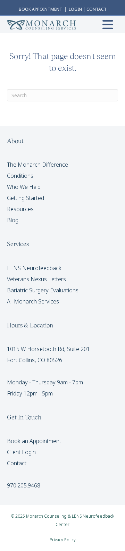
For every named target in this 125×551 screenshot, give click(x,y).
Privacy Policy (63, 540)
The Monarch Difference (37, 164)
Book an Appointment (34, 441)
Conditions (20, 176)
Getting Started (25, 198)
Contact (16, 463)
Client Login (21, 452)
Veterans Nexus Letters (36, 279)
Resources (20, 209)
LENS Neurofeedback (34, 268)
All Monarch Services (33, 301)
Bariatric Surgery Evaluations (42, 290)
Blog (12, 220)
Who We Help (24, 187)
